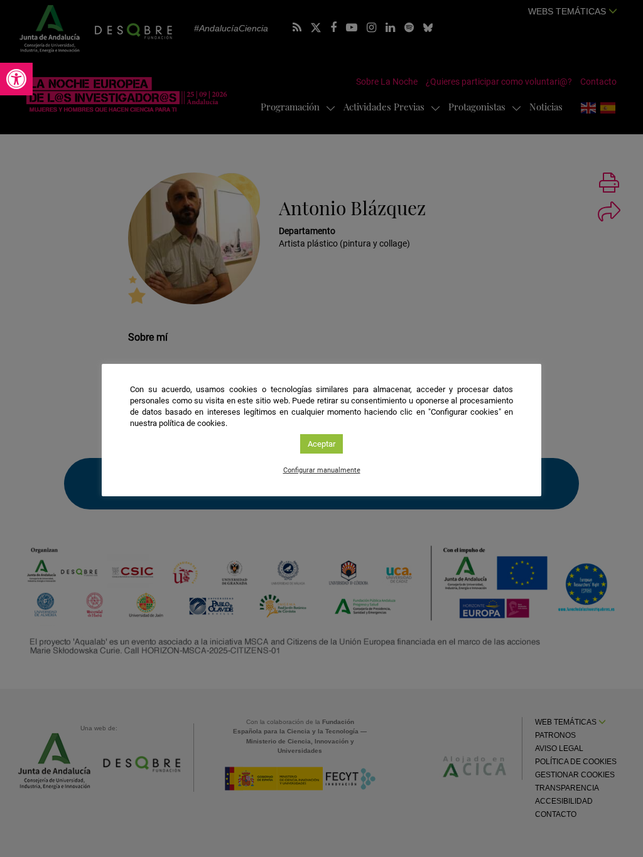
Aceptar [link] (321, 444)
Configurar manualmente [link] (321, 470)
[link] (16, 79)
